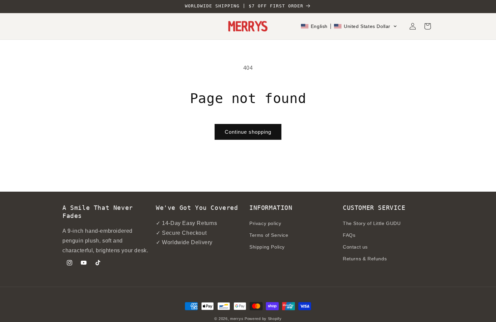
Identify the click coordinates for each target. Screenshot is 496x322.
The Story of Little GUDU (372, 223)
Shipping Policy (267, 247)
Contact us (355, 247)
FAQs (349, 235)
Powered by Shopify (263, 319)
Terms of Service (268, 235)
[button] (349, 26)
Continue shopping (248, 132)
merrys (236, 319)
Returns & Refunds (365, 258)
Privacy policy (265, 223)
